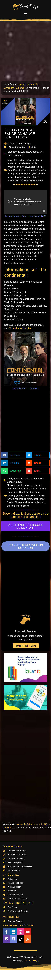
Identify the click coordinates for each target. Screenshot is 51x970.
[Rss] (27, 939)
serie (10, 177)
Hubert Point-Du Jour (34, 495)
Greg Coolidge (15, 170)
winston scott (36, 180)
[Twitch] (6, 939)
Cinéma (20, 88)
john (15, 173)
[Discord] (13, 939)
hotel (26, 170)
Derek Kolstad (36, 167)
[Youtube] (27, 931)
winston (24, 180)
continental (22, 167)
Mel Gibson (39, 173)
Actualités (33, 84)
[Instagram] (20, 931)
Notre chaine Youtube (20, 328)
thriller (11, 180)
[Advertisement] (25, 52)
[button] (25, 14)
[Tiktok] (20, 939)
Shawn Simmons (22, 177)
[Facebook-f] (6, 931)
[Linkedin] (13, 931)
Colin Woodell (38, 488)
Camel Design (31, 960)
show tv (36, 177)
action (22, 160)
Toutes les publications (25, 646)
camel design (24, 163)
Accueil (22, 84)
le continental (25, 173)
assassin (30, 160)
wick (17, 180)
